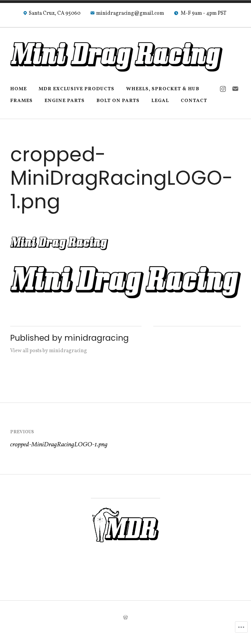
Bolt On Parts (118, 100)
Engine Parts (64, 100)
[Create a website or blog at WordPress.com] (125, 618)
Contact (194, 100)
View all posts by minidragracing (48, 350)
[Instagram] (222, 89)
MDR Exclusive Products (76, 89)
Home (18, 89)
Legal (160, 100)
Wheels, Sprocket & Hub (162, 89)
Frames (21, 100)
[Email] (235, 89)
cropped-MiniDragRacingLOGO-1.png (59, 439)
